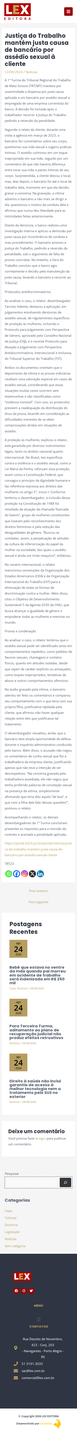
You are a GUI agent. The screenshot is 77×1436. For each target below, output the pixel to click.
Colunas (10, 1218)
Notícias (31, 72)
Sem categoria (15, 1246)
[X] (32, 873)
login (42, 1138)
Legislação (12, 1232)
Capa (12, 988)
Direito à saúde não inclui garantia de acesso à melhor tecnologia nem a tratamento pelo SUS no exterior (35, 1088)
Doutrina (11, 1225)
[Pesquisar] (65, 1182)
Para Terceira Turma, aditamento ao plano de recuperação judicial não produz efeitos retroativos (36, 1031)
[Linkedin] (40, 873)
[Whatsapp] (8, 873)
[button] (38, 1319)
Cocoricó (46, 1423)
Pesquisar (12, 1173)
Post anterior (38, 891)
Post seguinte (38, 902)
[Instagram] (24, 873)
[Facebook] (16, 873)
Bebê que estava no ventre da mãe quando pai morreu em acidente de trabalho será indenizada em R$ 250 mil (37, 975)
